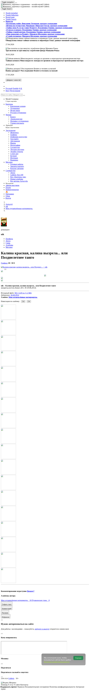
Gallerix (11, 678)
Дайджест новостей (14, 80)
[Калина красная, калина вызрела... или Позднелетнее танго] (24, 267)
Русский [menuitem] (9, 88)
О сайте (17, 685)
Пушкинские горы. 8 (41, 600)
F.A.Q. (11, 685)
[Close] (24, 95)
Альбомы (9, 245)
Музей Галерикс (12, 100)
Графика (4, 263)
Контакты (24, 685)
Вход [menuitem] (8, 91)
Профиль (9, 239)
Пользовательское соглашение (37, 687)
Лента (8, 241)
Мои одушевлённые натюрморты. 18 (16, 600)
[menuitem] (20, 88)
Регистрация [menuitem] (15, 91)
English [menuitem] (15, 88)
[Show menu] (16, 2)
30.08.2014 (15, 295)
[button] (12, 13)
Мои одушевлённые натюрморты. (23, 297)
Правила (21, 687)
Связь (8, 243)
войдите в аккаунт (42, 629)
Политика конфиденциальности (62, 687)
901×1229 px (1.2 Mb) (23, 293)
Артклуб (12, 126)
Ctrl (23, 301)
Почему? (30, 591)
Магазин (9, 247)
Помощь (4, 685)
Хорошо (78, 658)
